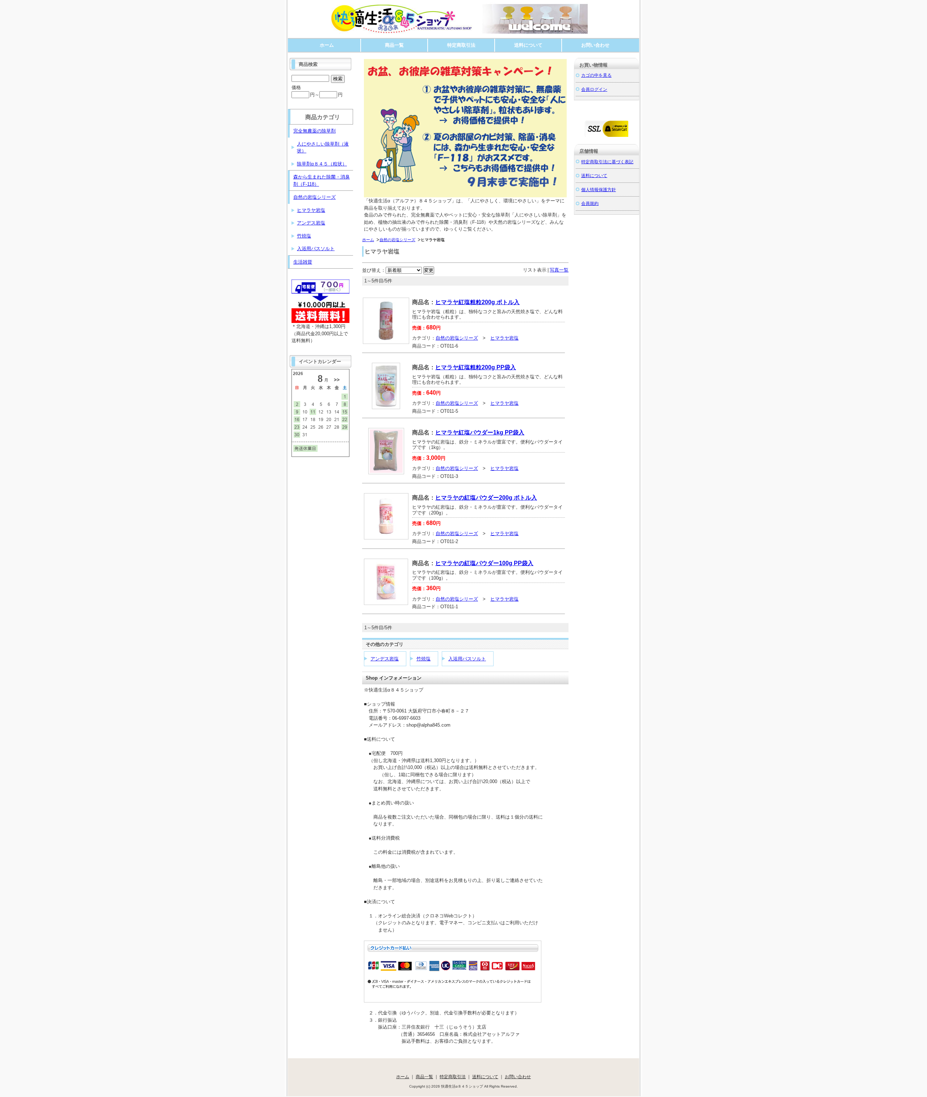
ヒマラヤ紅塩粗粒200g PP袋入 (475, 367)
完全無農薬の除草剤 (314, 131)
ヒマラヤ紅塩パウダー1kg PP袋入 (479, 432)
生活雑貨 (302, 262)
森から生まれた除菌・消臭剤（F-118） (321, 180)
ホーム (327, 45)
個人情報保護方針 (598, 189)
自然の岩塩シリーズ (397, 240)
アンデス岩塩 (384, 658)
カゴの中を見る (596, 75)
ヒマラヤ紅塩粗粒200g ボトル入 (477, 302)
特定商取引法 (461, 45)
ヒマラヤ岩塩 (504, 338)
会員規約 (590, 203)
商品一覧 (394, 45)
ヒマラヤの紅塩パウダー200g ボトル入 (486, 498)
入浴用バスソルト (467, 658)
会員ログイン (594, 89)
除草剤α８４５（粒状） (322, 164)
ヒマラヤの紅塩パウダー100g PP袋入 (484, 563)
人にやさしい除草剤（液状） (323, 147)
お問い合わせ (595, 45)
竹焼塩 (423, 658)
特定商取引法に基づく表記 (607, 161)
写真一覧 (559, 270)
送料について (528, 45)
